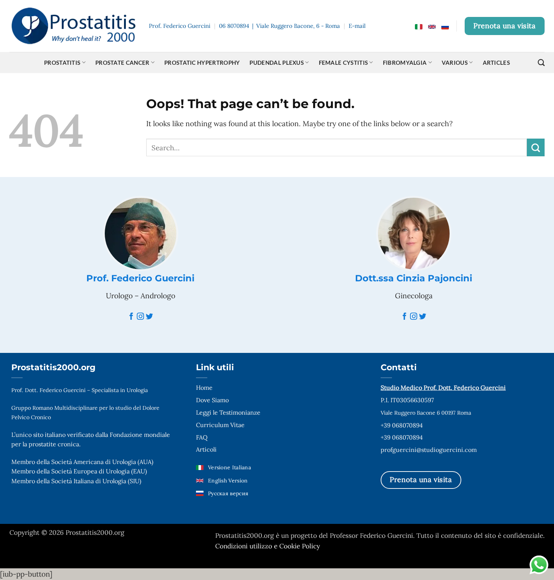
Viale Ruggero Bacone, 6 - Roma (298, 25)
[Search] (541, 62)
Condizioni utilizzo (244, 546)
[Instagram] (140, 316)
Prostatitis (62, 62)
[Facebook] (131, 316)
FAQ (202, 437)
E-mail (357, 25)
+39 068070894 (402, 425)
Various (455, 62)
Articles (496, 62)
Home (204, 387)
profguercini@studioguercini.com (429, 449)
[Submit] (536, 147)
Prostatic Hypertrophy (202, 62)
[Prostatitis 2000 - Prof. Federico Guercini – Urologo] (73, 26)
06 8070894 (234, 25)
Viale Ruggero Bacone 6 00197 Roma (426, 412)
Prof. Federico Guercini (140, 278)
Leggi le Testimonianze (228, 412)
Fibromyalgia (405, 62)
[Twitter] (149, 316)
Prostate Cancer (122, 62)
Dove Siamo (212, 400)
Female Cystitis (343, 62)
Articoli (206, 449)
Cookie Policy (299, 546)
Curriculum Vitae (220, 425)
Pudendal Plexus (276, 62)
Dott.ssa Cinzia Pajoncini (413, 278)
